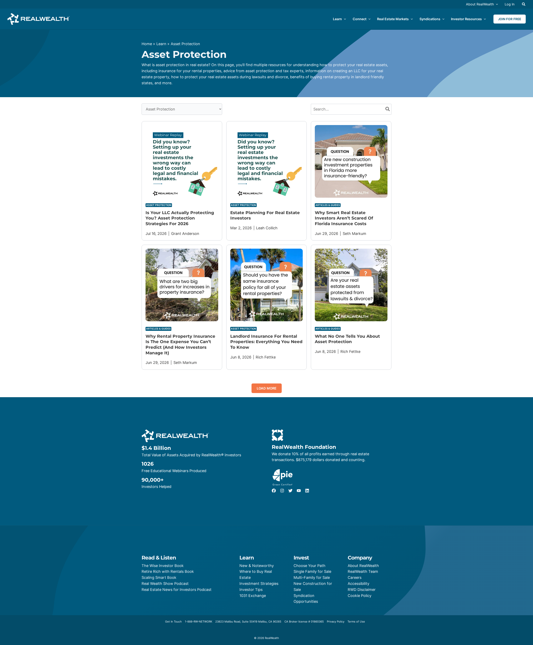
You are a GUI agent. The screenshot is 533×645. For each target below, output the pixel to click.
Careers (354, 577)
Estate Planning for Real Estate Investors (265, 215)
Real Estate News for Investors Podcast (177, 589)
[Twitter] (290, 491)
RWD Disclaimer (362, 589)
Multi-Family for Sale (312, 577)
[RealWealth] (38, 18)
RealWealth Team (363, 571)
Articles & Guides (327, 205)
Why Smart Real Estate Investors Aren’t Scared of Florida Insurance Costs (344, 218)
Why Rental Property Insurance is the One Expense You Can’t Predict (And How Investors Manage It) (180, 344)
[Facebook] (274, 491)
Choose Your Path (309, 565)
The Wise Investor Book (163, 565)
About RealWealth (363, 565)
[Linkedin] (307, 491)
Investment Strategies (258, 583)
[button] (496, 4)
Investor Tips (251, 589)
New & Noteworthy (256, 565)
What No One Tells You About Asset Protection (347, 339)
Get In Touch (173, 621)
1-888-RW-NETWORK (198, 621)
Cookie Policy (359, 595)
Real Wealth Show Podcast (165, 583)
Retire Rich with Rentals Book (168, 571)
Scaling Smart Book (159, 577)
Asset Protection (158, 205)
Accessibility (358, 583)
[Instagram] (282, 491)
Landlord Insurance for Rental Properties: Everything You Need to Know (266, 342)
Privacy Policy (335, 621)
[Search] (388, 109)
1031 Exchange (252, 595)
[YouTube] (299, 491)
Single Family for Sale (312, 571)
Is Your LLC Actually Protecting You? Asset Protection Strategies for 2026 (180, 218)
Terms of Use (356, 621)
